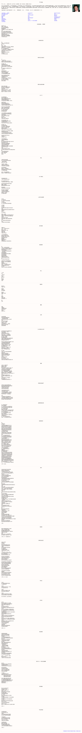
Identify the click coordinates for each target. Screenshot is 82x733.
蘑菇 (2, 16)
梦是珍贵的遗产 (30, 17)
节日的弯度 (3, 21)
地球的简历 (3, 18)
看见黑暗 (3, 20)
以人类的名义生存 (57, 16)
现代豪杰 (55, 20)
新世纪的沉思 (4, 19)
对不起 (55, 19)
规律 (2, 17)
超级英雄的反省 (57, 17)
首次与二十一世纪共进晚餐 (32, 20)
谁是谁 (55, 18)
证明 (28, 16)
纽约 (28, 18)
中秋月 (29, 19)
